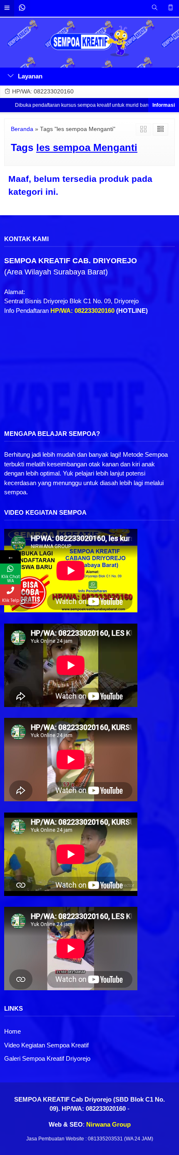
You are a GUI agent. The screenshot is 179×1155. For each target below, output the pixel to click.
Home (12, 1031)
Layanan (30, 76)
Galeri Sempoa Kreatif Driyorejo (47, 1058)
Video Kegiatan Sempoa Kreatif (46, 1045)
